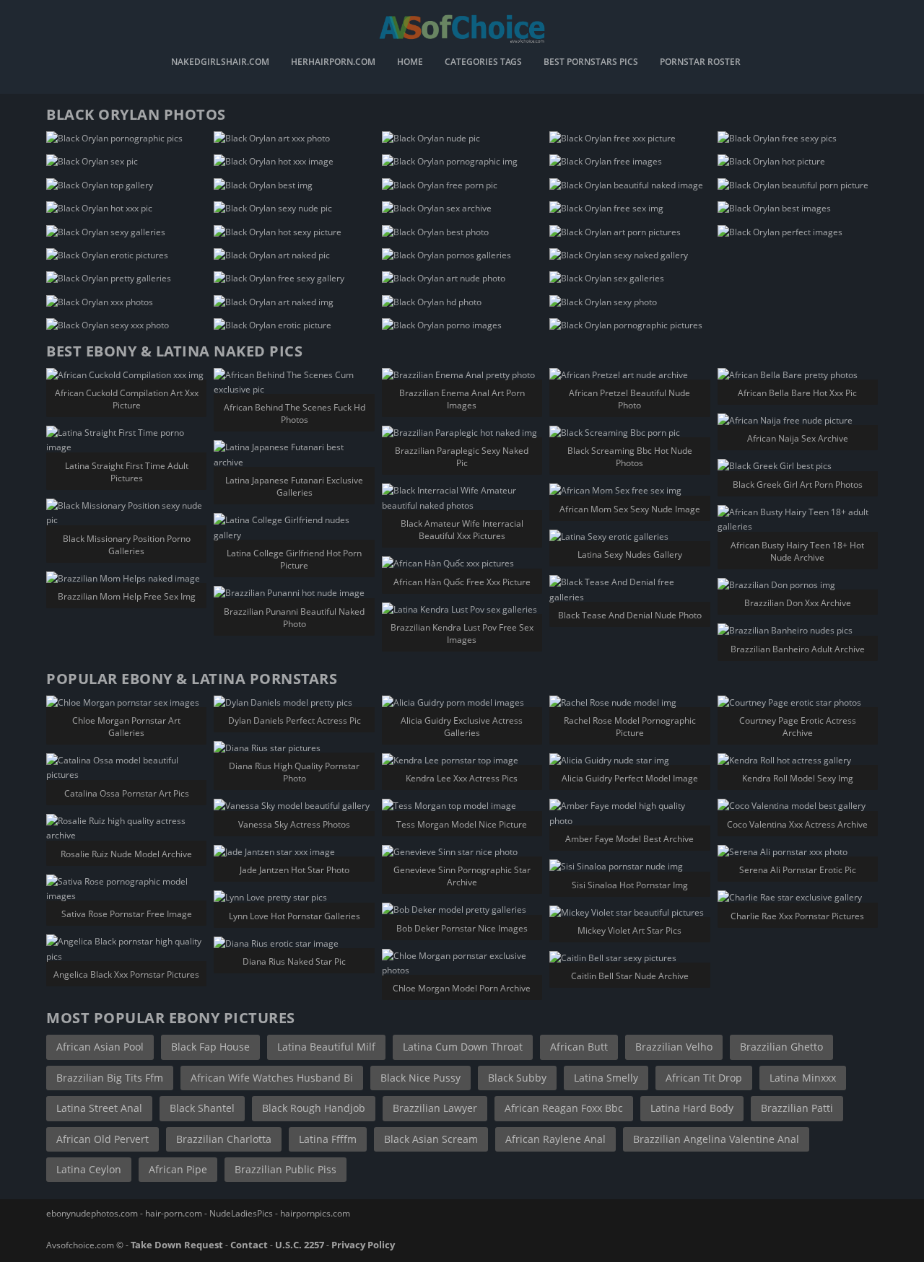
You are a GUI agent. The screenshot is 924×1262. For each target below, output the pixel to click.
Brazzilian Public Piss (285, 1169)
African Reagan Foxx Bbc (564, 1108)
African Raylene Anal (555, 1139)
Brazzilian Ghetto (781, 1046)
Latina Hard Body (691, 1108)
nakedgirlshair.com (220, 63)
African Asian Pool (100, 1046)
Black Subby (517, 1077)
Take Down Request (177, 1244)
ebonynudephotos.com (92, 1213)
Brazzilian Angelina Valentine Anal (716, 1139)
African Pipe (178, 1169)
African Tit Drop (704, 1077)
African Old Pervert (102, 1139)
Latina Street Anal (99, 1108)
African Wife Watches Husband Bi (272, 1077)
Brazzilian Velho (673, 1046)
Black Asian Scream (431, 1139)
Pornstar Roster (700, 63)
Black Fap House (210, 1046)
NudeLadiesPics (241, 1213)
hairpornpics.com (315, 1213)
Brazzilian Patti (797, 1108)
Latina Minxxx (803, 1077)
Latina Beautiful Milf (326, 1046)
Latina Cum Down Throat (463, 1046)
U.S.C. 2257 (299, 1244)
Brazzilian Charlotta (223, 1139)
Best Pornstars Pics (591, 63)
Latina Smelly (606, 1077)
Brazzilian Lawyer (435, 1108)
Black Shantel (202, 1108)
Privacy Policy (363, 1244)
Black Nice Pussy (420, 1077)
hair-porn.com (173, 1213)
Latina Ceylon (88, 1169)
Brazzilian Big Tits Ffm (109, 1077)
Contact (249, 1244)
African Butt (579, 1046)
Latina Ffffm (328, 1139)
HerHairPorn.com (333, 63)
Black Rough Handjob (313, 1108)
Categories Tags (483, 63)
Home (410, 63)
